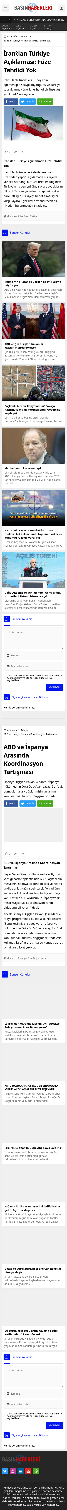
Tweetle (29, 101)
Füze (20, 216)
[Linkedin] (21, 1471)
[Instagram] (13, 1471)
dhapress (12, 216)
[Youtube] (28, 1471)
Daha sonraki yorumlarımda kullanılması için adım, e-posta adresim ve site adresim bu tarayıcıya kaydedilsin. (35, 677)
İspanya (22, 958)
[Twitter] (5, 1471)
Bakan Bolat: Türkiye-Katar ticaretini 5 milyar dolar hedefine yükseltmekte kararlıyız (41, 19)
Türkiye (33, 216)
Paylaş (13, 101)
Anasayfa (12, 36)
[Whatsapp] (36, 1471)
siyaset (43, 958)
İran (26, 216)
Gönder (47, 101)
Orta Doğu (33, 958)
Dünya (24, 36)
